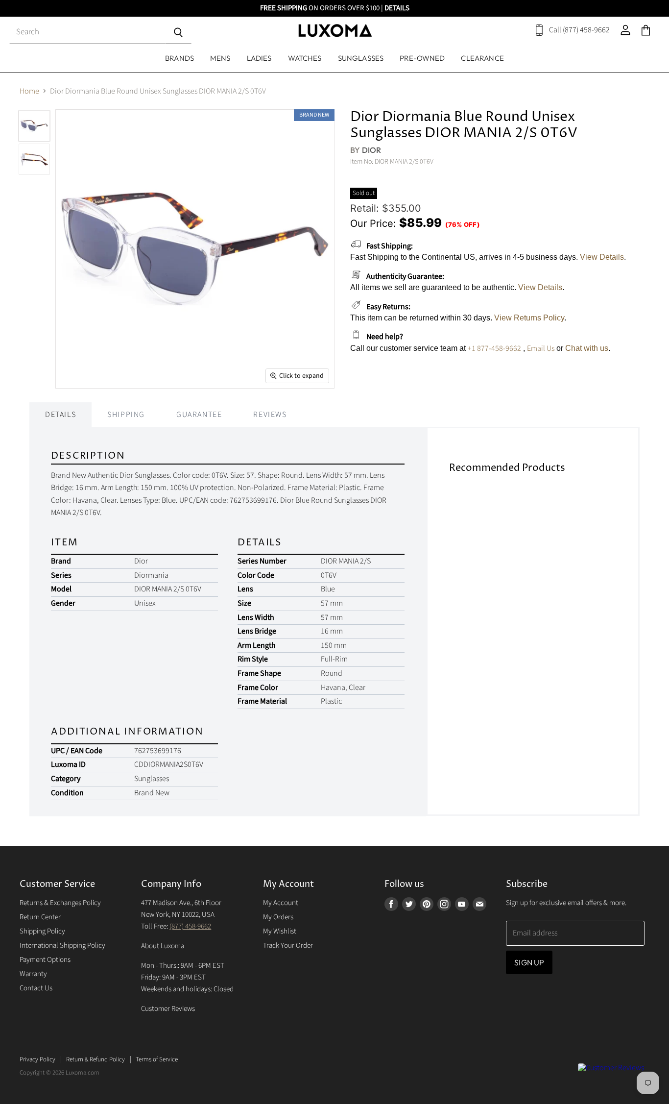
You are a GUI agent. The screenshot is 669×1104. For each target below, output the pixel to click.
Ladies (259, 58)
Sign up (529, 962)
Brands (179, 58)
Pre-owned (422, 58)
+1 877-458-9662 (494, 348)
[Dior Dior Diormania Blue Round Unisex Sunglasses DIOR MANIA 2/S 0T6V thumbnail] (34, 159)
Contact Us (36, 988)
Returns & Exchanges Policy (60, 903)
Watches (305, 58)
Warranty (33, 974)
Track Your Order (288, 945)
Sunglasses (361, 58)
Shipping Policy (42, 931)
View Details (602, 257)
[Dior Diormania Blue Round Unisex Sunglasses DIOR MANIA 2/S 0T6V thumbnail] (34, 126)
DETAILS (396, 8)
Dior (372, 150)
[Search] (178, 33)
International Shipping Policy (62, 945)
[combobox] (87, 33)
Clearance (482, 58)
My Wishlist (279, 931)
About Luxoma (162, 946)
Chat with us (586, 348)
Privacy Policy (37, 1059)
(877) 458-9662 (190, 926)
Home (29, 91)
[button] (668, 1101)
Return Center (40, 917)
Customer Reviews (168, 1009)
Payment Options (45, 960)
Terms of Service (157, 1059)
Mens (220, 58)
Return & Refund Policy (95, 1059)
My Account (280, 903)
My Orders (278, 917)
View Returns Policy (529, 318)
